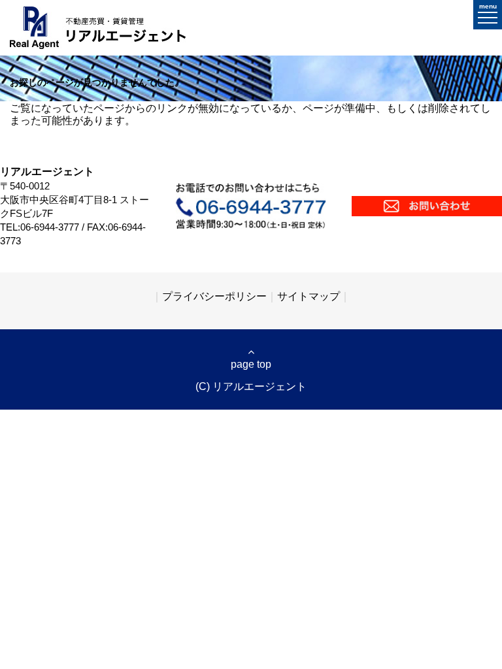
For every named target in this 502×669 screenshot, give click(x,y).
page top (251, 364)
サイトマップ (308, 296)
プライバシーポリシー (214, 296)
